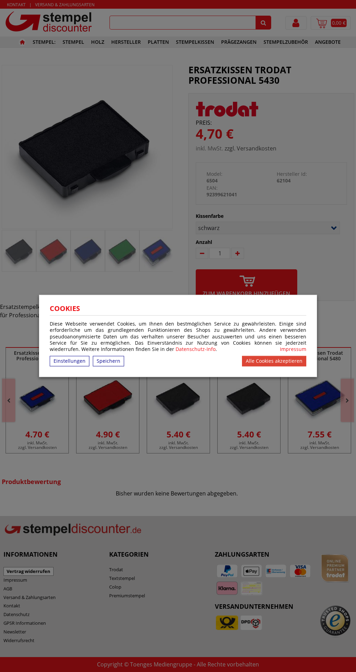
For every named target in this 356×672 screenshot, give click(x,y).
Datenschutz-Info (196, 349)
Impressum (293, 349)
